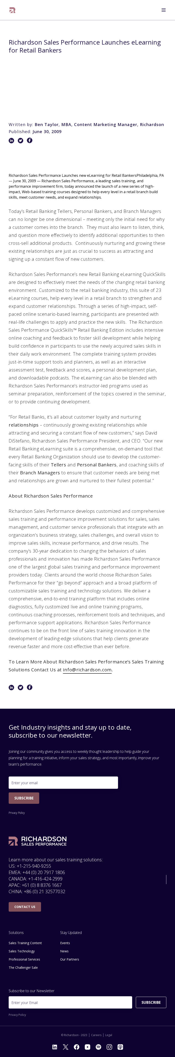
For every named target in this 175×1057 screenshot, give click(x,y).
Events (65, 943)
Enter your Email (24, 1002)
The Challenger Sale (23, 967)
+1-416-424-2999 (45, 879)
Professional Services (24, 959)
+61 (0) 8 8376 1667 (42, 885)
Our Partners (69, 959)
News (64, 951)
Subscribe (23, 798)
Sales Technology (22, 951)
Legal (108, 1035)
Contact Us (24, 907)
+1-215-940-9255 (34, 866)
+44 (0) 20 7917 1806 (44, 872)
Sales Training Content (25, 943)
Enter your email (24, 782)
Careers (96, 1035)
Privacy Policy (17, 813)
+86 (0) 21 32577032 (44, 891)
